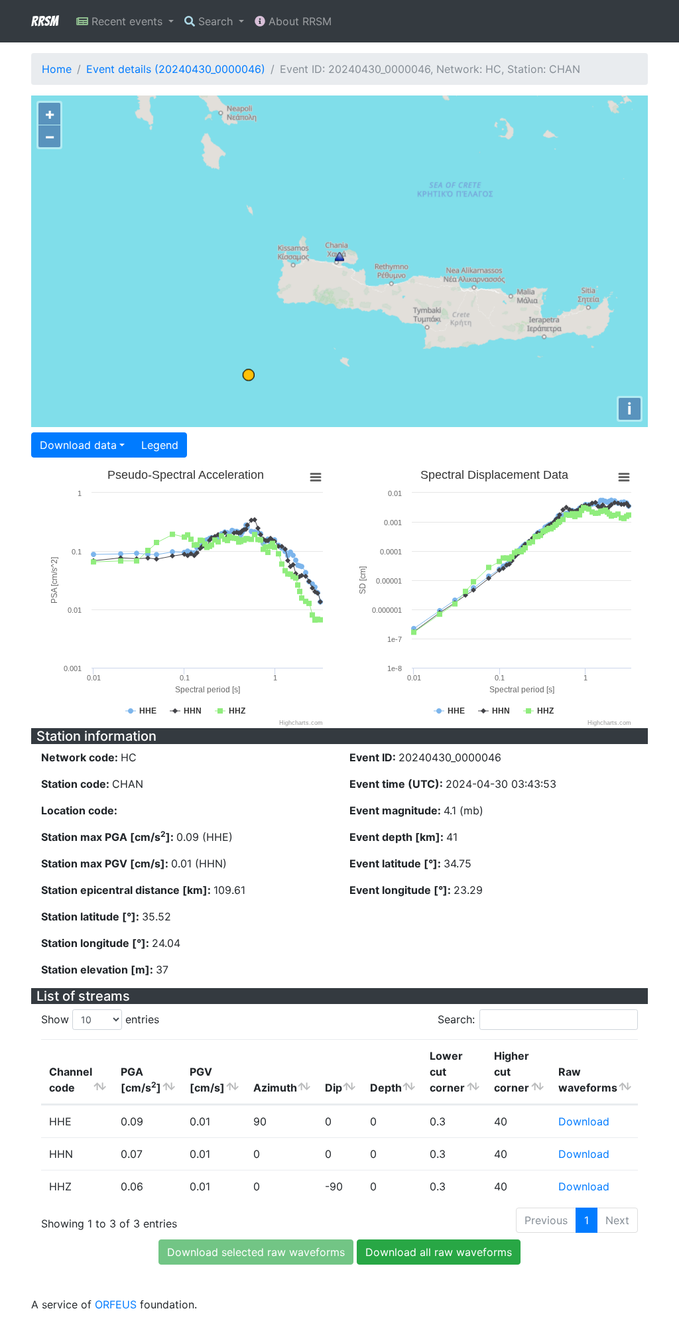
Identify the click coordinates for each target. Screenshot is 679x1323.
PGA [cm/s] (141, 1079)
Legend (159, 445)
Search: (456, 1019)
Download (583, 1121)
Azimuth (275, 1087)
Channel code (70, 1079)
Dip (333, 1087)
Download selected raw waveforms (256, 1252)
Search (215, 21)
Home (57, 69)
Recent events (127, 21)
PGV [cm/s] (207, 1079)
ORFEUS (116, 1304)
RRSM (44, 21)
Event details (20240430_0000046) (175, 69)
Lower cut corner (447, 1071)
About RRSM (298, 21)
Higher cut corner (511, 1071)
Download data (78, 445)
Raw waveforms (587, 1079)
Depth (386, 1087)
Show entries (100, 1019)
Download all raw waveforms (438, 1252)
